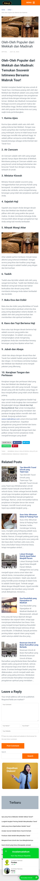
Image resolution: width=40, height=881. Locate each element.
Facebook (18, 442)
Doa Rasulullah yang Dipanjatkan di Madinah (28, 600)
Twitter (27, 442)
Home (3, 10)
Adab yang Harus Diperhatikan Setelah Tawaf (16, 826)
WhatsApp (7, 446)
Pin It (15, 446)
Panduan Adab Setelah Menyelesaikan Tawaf (16, 835)
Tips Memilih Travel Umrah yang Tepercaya (28, 469)
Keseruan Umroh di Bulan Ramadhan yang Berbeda (29, 645)
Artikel (9, 10)
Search (4, 752)
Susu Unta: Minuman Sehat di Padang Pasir (29, 515)
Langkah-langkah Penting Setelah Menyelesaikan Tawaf (19, 821)
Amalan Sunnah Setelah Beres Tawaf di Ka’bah (16, 831)
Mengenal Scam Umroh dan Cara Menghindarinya (17, 840)
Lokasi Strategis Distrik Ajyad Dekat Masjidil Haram (28, 556)
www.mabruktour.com (11, 419)
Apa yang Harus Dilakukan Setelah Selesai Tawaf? (17, 817)
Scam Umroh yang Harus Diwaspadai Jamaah (16, 845)
